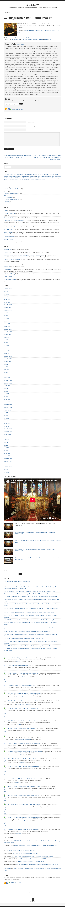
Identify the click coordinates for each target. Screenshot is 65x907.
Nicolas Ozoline (54, 174)
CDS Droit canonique (9, 213)
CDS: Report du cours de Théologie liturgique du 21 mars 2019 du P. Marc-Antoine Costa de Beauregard (30, 596)
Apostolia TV (32, 5)
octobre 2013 (7, 434)
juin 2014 (6, 413)
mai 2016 (6, 367)
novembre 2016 (8, 359)
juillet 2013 (6, 439)
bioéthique (24, 39)
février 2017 (7, 350)
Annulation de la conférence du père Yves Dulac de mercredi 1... (24, 829)
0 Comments (17, 19)
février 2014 (7, 423)
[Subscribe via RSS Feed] (6, 109)
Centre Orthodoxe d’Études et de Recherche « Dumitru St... (23, 673)
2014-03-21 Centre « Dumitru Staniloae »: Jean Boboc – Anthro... (24, 786)
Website (29, 129)
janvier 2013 (7, 456)
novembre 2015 (8, 383)
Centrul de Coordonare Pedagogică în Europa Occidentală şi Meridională (23, 255)
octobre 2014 (7, 410)
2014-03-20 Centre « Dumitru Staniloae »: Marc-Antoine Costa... (24, 804)
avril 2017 (6, 345)
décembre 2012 (8, 458)
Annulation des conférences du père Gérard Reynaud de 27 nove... (25, 751)
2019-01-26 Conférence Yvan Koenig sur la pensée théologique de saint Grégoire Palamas (27, 631)
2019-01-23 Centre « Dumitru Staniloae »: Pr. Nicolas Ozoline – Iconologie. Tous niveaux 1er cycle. (29, 620)
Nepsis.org (7, 266)
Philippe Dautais (37, 174)
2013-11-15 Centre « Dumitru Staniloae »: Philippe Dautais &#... (24, 758)
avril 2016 (6, 369)
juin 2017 (6, 340)
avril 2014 (6, 418)
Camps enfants (9, 197)
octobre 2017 (7, 334)
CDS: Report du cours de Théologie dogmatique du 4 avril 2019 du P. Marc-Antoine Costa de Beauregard (31, 594)
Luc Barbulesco (31, 176)
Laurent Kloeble (23, 178)
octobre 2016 (7, 361)
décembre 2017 (8, 329)
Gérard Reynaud (48, 178)
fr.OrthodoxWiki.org (9, 226)
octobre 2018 (7, 307)
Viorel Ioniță (20, 174)
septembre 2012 (8, 466)
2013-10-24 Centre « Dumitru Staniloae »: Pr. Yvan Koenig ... (24, 721)
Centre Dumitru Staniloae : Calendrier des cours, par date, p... (24, 817)
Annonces (11, 38)
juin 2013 (6, 442)
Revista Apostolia (8, 269)
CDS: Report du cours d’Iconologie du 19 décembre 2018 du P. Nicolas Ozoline (24, 638)
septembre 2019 (8, 288)
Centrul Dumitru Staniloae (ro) (12, 259)
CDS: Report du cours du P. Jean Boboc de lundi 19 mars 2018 (28, 17)
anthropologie (16, 39)
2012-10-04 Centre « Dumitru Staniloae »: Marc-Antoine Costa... (24, 701)
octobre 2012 (7, 464)
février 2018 (7, 324)
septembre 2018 (8, 310)
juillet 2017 (6, 337)
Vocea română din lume (10, 279)
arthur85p (27, 179)
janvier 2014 (7, 426)
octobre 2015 (7, 386)
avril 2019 (6, 294)
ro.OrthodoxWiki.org (9, 274)
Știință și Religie (8, 276)
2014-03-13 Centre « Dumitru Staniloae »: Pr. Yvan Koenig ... (24, 795)
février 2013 (7, 453)
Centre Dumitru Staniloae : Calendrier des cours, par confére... (24, 766)
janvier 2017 (7, 353)
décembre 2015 (8, 380)
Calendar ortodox (8, 252)
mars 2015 (6, 396)
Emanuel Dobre (8, 179)
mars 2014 (6, 421)
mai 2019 (6, 291)
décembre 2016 (8, 356)
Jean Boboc (6, 19)
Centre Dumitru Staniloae (35, 39)
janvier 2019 (7, 302)
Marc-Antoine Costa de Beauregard (17, 176)
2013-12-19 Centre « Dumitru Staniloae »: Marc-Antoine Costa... (24, 736)
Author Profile (20, 44)
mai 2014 (6, 415)
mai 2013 (6, 445)
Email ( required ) (31, 126)
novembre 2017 (8, 332)
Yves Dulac (6, 174)
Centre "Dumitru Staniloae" (12, 193)
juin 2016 (6, 364)
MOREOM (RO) (8, 264)
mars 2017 (6, 348)
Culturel (7, 201)
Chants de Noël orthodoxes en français (18, 665)
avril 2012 (6, 472)
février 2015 (7, 399)
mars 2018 (6, 321)
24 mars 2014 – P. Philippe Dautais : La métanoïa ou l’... (22, 658)
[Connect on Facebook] (9, 109)
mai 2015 (6, 391)
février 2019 (7, 299)
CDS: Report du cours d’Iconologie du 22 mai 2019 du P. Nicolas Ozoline (22, 584)
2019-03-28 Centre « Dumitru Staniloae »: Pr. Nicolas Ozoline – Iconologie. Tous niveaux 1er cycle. (29, 591)
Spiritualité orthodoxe (10, 242)
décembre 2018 (8, 305)
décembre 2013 (8, 429)
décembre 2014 (8, 404)
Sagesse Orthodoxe (9, 236)
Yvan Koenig (13, 174)
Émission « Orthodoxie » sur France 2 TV (14, 220)
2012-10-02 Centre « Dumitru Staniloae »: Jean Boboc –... (22, 728)
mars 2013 (6, 450)
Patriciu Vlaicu (45, 174)
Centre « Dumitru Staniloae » (23, 38)
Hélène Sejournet (38, 178)
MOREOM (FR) (8, 229)
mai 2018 (6, 315)
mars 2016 (6, 372)
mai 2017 (6, 342)
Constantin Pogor (17, 179)
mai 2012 (6, 469)
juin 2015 (6, 388)
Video (5, 196)
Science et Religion (9, 239)
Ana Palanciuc (41, 179)
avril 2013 (6, 448)
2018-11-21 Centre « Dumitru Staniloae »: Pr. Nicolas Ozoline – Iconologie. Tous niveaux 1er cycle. (29, 646)
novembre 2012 (8, 461)
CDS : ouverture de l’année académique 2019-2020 (17, 581)
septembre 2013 (8, 437)
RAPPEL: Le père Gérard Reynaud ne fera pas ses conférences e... (25, 743)
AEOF (5, 210)
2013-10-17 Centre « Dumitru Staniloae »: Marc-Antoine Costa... (24, 693)
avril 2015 (6, 394)
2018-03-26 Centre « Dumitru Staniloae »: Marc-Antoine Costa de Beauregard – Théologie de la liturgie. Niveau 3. (47, 157)
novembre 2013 (8, 431)
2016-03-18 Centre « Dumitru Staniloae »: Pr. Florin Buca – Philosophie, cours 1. (32, 856)
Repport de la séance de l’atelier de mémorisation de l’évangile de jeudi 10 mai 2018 (35, 845)
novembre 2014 (8, 407)
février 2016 (7, 375)
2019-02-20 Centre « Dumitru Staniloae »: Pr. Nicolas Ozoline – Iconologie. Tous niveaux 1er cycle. (29, 612)
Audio (5, 191)
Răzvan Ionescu (28, 174)
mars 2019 (6, 297)
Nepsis (6, 176)
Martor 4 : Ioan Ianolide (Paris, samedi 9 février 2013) (22, 779)
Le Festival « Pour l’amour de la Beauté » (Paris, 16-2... (22, 685)
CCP (23, 179)
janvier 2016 (7, 377)
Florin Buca (55, 178)
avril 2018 (6, 318)
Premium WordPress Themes (40, 892)
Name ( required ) (31, 122)
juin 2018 (6, 313)
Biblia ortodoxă (8, 249)
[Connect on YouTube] (16, 109)
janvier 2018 (7, 326)
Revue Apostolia (8, 232)
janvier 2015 (7, 402)
